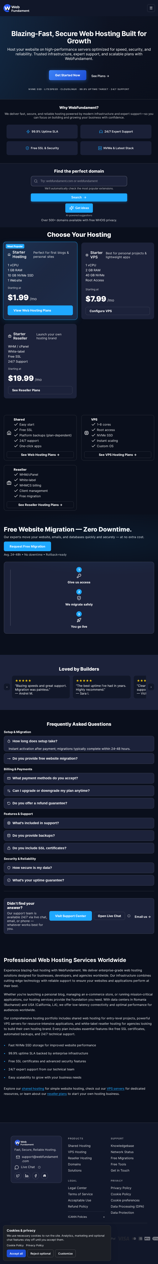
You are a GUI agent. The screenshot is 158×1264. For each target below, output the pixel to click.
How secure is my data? (32, 868)
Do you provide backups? (34, 835)
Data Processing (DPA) (127, 1206)
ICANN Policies (77, 1216)
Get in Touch (120, 1170)
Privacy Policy (121, 1188)
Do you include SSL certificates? (39, 848)
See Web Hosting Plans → (40, 455)
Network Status (122, 1152)
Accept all (16, 1253)
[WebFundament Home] (20, 8)
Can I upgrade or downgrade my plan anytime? (51, 791)
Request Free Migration (27, 546)
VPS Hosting (77, 1152)
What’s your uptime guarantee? (38, 880)
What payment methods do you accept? (45, 778)
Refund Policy (78, 1206)
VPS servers (115, 1088)
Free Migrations (122, 1158)
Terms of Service (80, 1194)
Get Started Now (67, 75)
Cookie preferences (125, 1200)
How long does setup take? (35, 741)
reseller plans (57, 1094)
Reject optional (40, 1253)
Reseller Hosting (80, 1158)
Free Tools (118, 1164)
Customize (65, 1253)
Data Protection (122, 1212)
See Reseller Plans (26, 390)
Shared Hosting (79, 1146)
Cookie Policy (121, 1194)
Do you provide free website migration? (45, 758)
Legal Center (77, 1188)
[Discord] (44, 1175)
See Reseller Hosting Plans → (40, 505)
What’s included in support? (36, 823)
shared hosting (33, 1088)
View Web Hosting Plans (32, 310)
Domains (74, 1164)
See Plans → (100, 76)
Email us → (143, 917)
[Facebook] (35, 1175)
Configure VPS (101, 311)
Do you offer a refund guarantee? (40, 803)
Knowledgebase (122, 1146)
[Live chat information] (129, 916)
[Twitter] (17, 1175)
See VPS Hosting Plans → (118, 455)
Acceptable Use (79, 1200)
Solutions (75, 1170)
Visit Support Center (70, 916)
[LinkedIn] (26, 1175)
